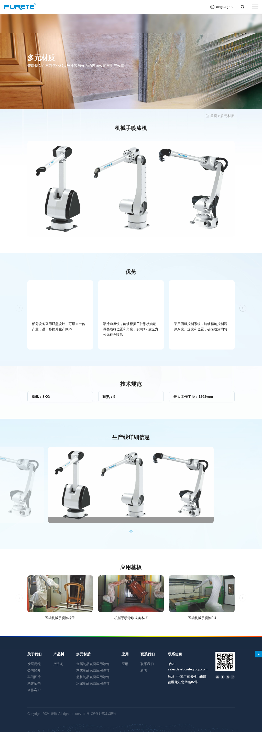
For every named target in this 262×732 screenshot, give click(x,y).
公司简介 (34, 670)
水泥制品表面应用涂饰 (93, 683)
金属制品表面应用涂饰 (93, 664)
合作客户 (34, 690)
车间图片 (34, 677)
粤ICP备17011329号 (101, 713)
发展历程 (34, 664)
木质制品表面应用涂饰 (93, 670)
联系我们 (147, 654)
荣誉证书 (34, 683)
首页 (213, 116)
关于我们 (34, 654)
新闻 (143, 670)
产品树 (58, 654)
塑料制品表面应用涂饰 (93, 677)
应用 (125, 654)
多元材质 (227, 116)
